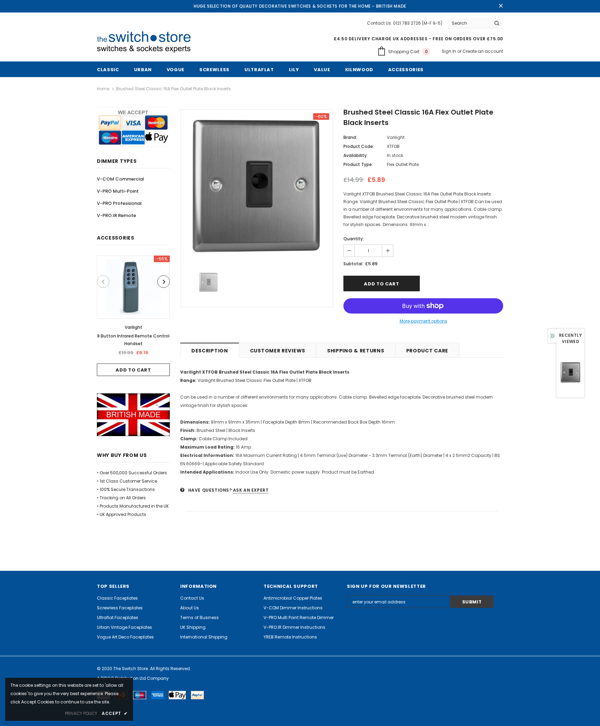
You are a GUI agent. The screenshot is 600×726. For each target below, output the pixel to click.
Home (103, 89)
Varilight (133, 327)
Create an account (482, 51)
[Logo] (146, 42)
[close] (500, 6)
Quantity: (353, 239)
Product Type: (358, 164)
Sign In (449, 51)
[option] (133, 316)
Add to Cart (133, 370)
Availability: (355, 155)
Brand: (350, 137)
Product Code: (358, 146)
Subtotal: (353, 264)
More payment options (423, 321)
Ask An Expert (251, 490)
